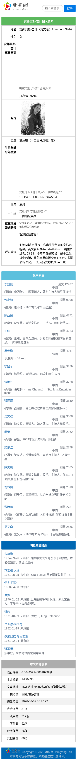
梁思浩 (8, 447)
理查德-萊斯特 (13, 624)
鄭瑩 (7, 431)
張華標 (8, 648)
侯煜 (7, 595)
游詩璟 (8, 507)
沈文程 (8, 416)
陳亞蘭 (8, 315)
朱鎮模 (8, 553)
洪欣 (7, 611)
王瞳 (7, 331)
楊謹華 (8, 366)
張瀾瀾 (8, 400)
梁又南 (8, 526)
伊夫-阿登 (10, 582)
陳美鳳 (8, 467)
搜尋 (70, 8)
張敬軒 (8, 382)
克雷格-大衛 (12, 570)
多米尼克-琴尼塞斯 (16, 636)
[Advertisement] (46, 63)
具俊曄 (8, 350)
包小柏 (8, 299)
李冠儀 (8, 284)
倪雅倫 (8, 487)
